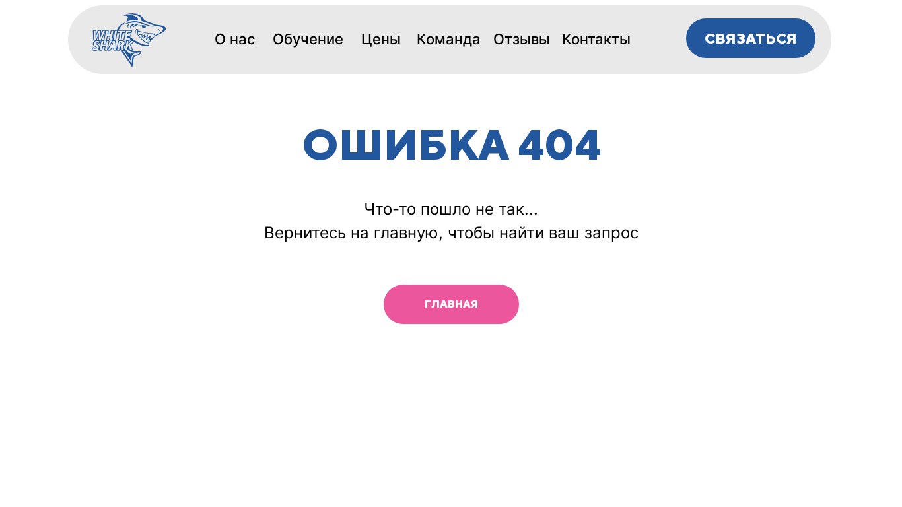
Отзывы (521, 39)
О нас (235, 39)
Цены (381, 39)
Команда (449, 39)
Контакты (596, 39)
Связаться (751, 38)
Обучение (308, 39)
